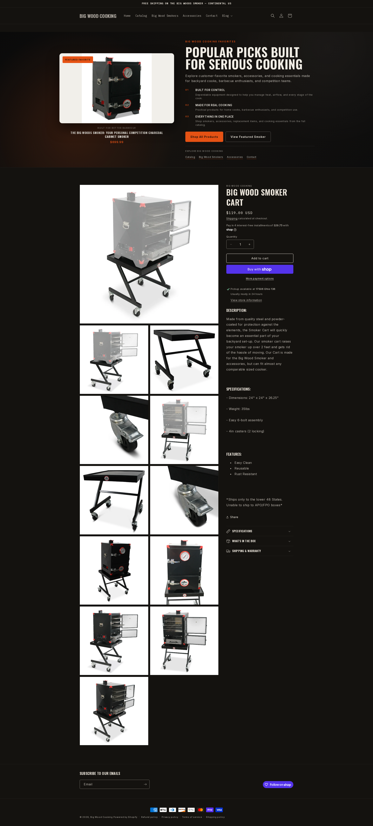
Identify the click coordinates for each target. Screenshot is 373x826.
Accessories (235, 157)
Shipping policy (215, 817)
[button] (227, 16)
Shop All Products (204, 136)
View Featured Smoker (248, 136)
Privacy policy (170, 817)
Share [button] (234, 517)
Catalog (190, 157)
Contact (251, 157)
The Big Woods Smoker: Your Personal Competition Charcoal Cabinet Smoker (117, 134)
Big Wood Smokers (211, 157)
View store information (246, 300)
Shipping (232, 218)
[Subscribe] (145, 784)
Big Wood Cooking (101, 817)
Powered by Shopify (125, 817)
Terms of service (192, 817)
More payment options (260, 278)
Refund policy (149, 817)
